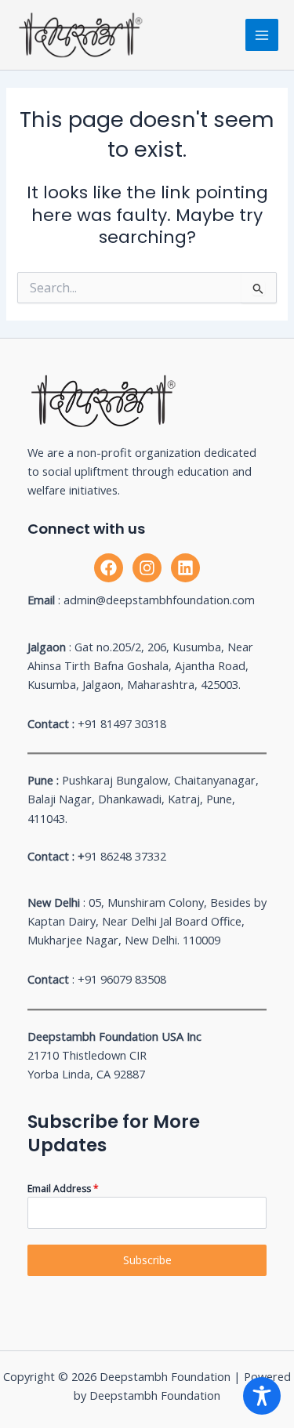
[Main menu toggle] (261, 35)
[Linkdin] (185, 567)
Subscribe (147, 1259)
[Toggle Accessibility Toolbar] (261, 1395)
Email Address (63, 1188)
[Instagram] (147, 567)
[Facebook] (108, 567)
